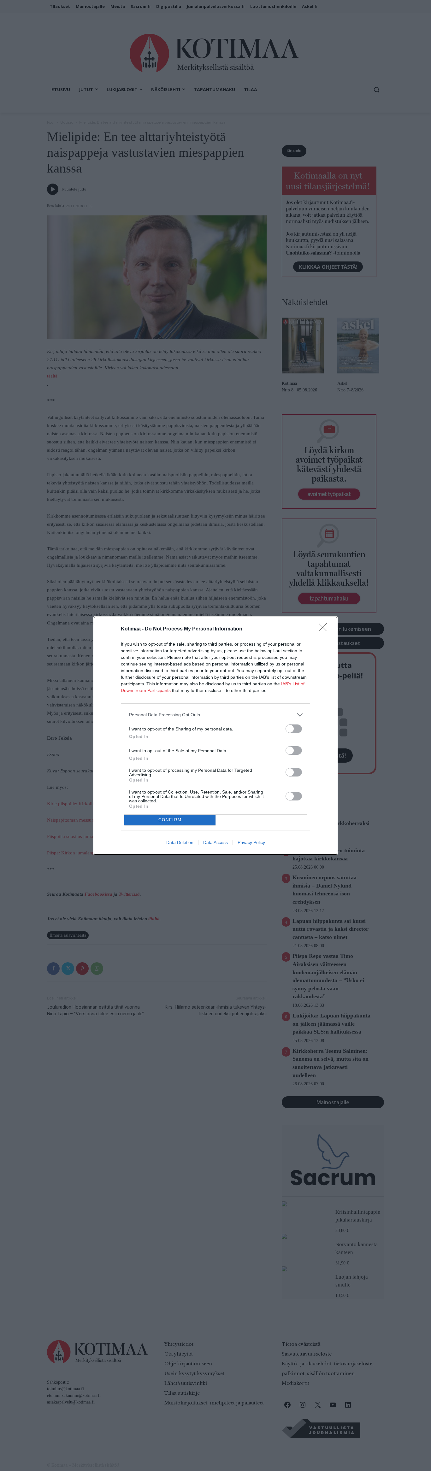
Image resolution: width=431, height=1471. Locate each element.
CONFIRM (170, 820)
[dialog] (215, 735)
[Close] (325, 629)
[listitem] (215, 715)
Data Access (215, 842)
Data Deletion (179, 842)
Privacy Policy (251, 842)
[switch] (294, 728)
